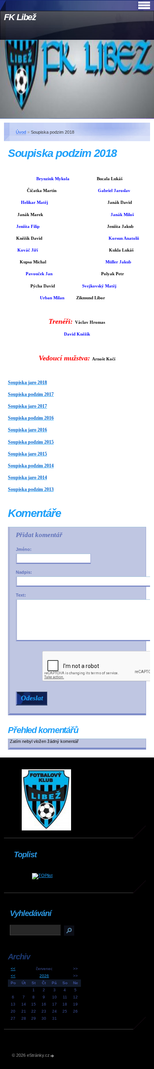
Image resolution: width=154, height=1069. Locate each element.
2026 (44, 976)
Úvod (21, 132)
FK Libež (20, 17)
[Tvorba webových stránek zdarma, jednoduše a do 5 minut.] (52, 1056)
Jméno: (24, 549)
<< (13, 968)
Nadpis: (24, 572)
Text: (21, 595)
